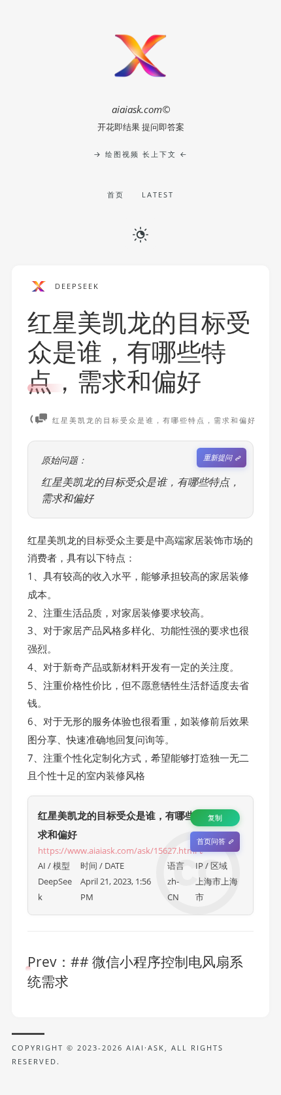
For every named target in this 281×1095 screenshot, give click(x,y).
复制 (215, 817)
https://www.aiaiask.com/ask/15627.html (117, 850)
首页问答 (211, 841)
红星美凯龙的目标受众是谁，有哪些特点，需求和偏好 (139, 351)
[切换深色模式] (140, 233)
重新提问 (217, 457)
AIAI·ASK (145, 1048)
